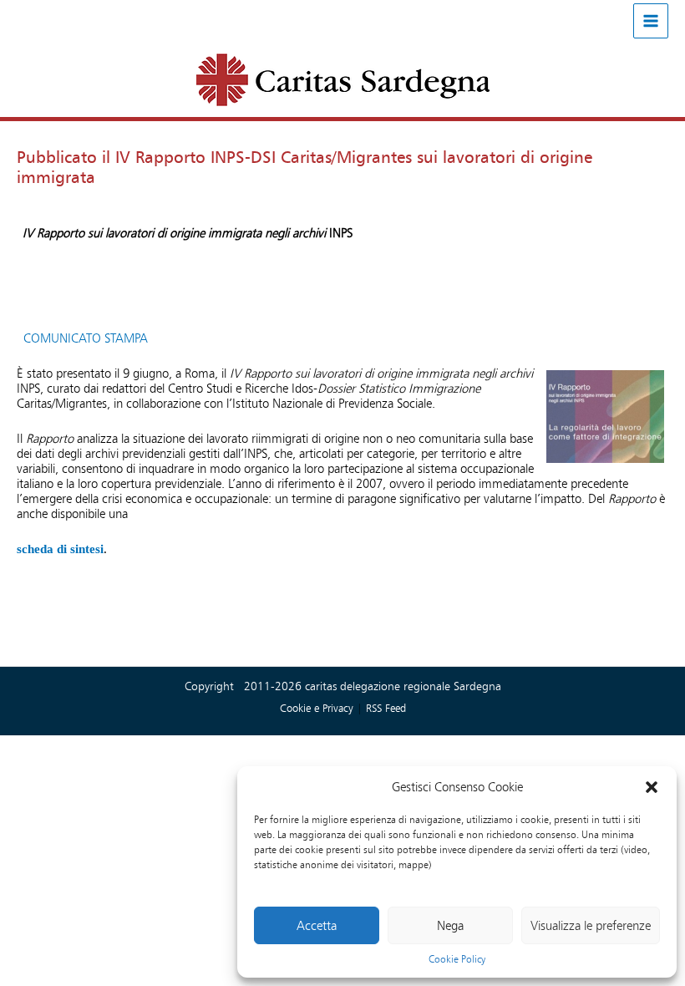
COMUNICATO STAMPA (85, 338)
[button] (651, 787)
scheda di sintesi (60, 549)
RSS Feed (386, 707)
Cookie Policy (457, 959)
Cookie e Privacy (318, 707)
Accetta (317, 925)
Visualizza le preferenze (590, 925)
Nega (450, 925)
